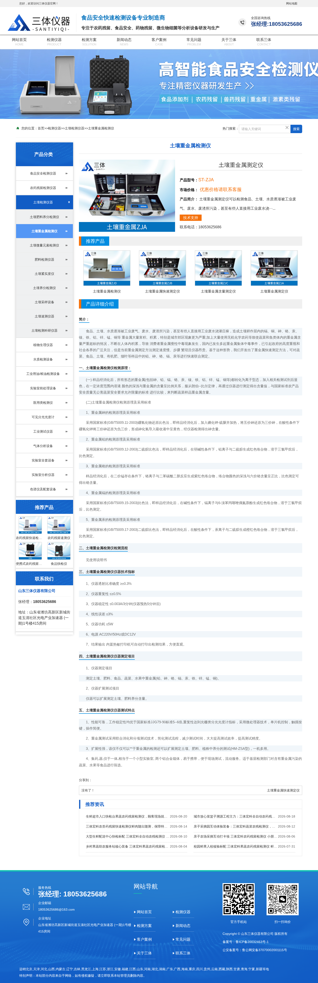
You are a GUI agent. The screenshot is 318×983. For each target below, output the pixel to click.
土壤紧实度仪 (44, 274)
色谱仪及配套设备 (43, 489)
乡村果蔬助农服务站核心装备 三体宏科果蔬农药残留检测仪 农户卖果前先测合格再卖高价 (128, 846)
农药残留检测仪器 (43, 188)
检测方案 (89, 40)
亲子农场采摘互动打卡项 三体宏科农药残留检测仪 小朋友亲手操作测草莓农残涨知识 (236, 836)
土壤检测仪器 (74, 128)
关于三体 (228, 40)
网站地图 (291, 3)
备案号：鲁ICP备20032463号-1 (246, 942)
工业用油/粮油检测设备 (43, 374)
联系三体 (263, 40)
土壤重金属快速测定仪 (283, 790)
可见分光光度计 (43, 417)
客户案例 (159, 40)
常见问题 (193, 40)
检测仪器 (54, 40)
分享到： (85, 780)
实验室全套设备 (43, 460)
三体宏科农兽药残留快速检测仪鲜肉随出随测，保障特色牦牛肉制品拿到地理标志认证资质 (128, 826)
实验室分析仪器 (43, 475)
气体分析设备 (43, 446)
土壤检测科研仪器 (44, 330)
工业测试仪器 (43, 431)
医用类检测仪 (43, 402)
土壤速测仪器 (44, 316)
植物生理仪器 (43, 345)
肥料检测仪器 (44, 259)
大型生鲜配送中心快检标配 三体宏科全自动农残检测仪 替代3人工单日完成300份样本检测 (128, 836)
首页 (41, 128)
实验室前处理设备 (43, 388)
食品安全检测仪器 (43, 173)
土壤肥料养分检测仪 (44, 217)
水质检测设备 (43, 359)
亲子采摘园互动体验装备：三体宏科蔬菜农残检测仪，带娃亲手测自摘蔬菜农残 (236, 826)
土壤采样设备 (44, 302)
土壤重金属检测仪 (101, 128)
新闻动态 (124, 40)
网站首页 (19, 40)
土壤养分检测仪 (44, 288)
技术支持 (190, 218)
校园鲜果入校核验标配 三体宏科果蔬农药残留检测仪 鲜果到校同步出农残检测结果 (236, 846)
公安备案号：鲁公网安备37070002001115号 (255, 950)
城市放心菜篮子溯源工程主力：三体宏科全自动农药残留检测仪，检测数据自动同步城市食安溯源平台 (236, 816)
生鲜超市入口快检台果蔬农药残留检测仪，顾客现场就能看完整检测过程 (128, 816)
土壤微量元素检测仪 (44, 245)
